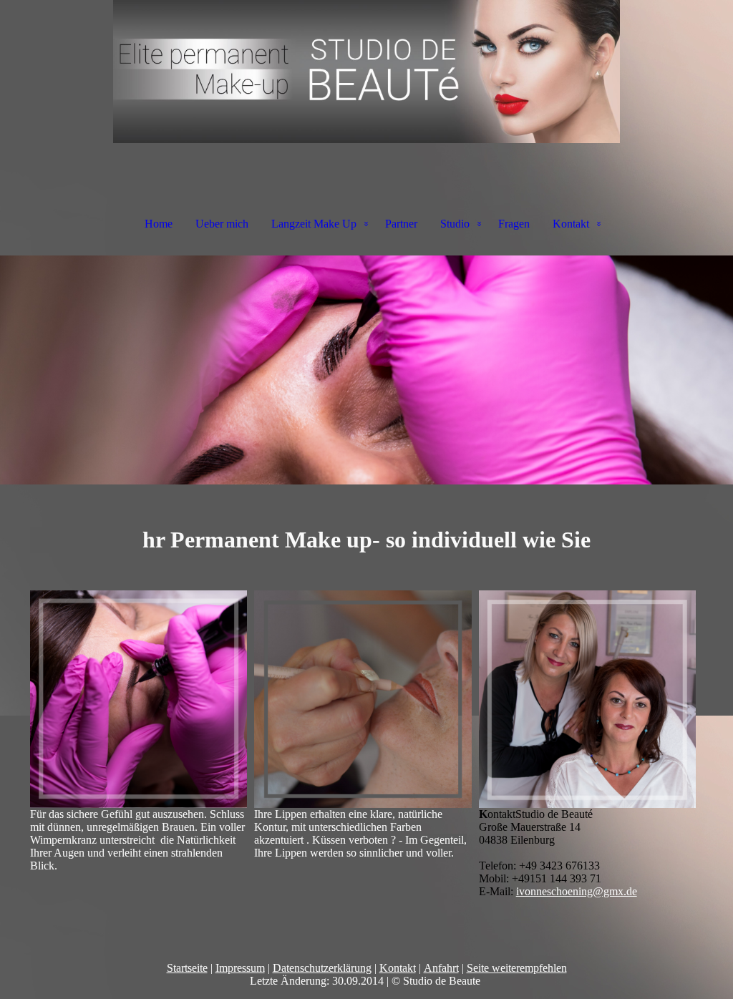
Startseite (187, 968)
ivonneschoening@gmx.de (576, 891)
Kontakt (571, 224)
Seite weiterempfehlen (517, 968)
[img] (366, 71)
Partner (401, 224)
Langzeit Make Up (313, 224)
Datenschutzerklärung (322, 968)
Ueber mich (221, 224)
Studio (455, 224)
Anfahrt (441, 968)
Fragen (514, 224)
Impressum (240, 968)
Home (159, 224)
